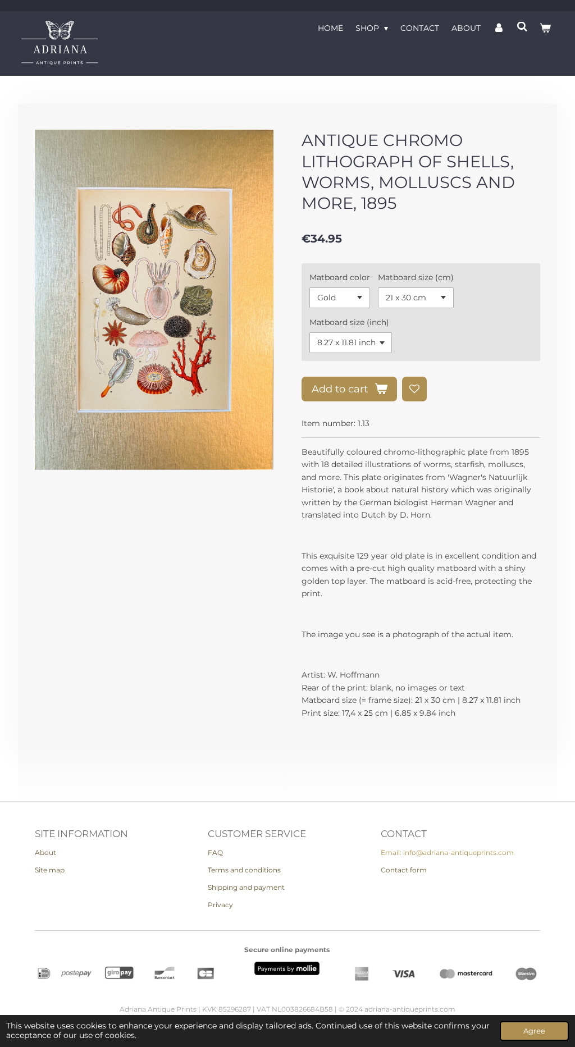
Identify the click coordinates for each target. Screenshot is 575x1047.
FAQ (215, 852)
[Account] (498, 28)
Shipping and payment (246, 887)
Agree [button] (534, 1031)
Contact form (404, 870)
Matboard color (339, 277)
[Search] (522, 27)
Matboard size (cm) (416, 277)
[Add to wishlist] (414, 389)
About (45, 852)
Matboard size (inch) (349, 322)
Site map (50, 870)
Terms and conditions (244, 870)
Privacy (220, 904)
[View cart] (545, 28)
